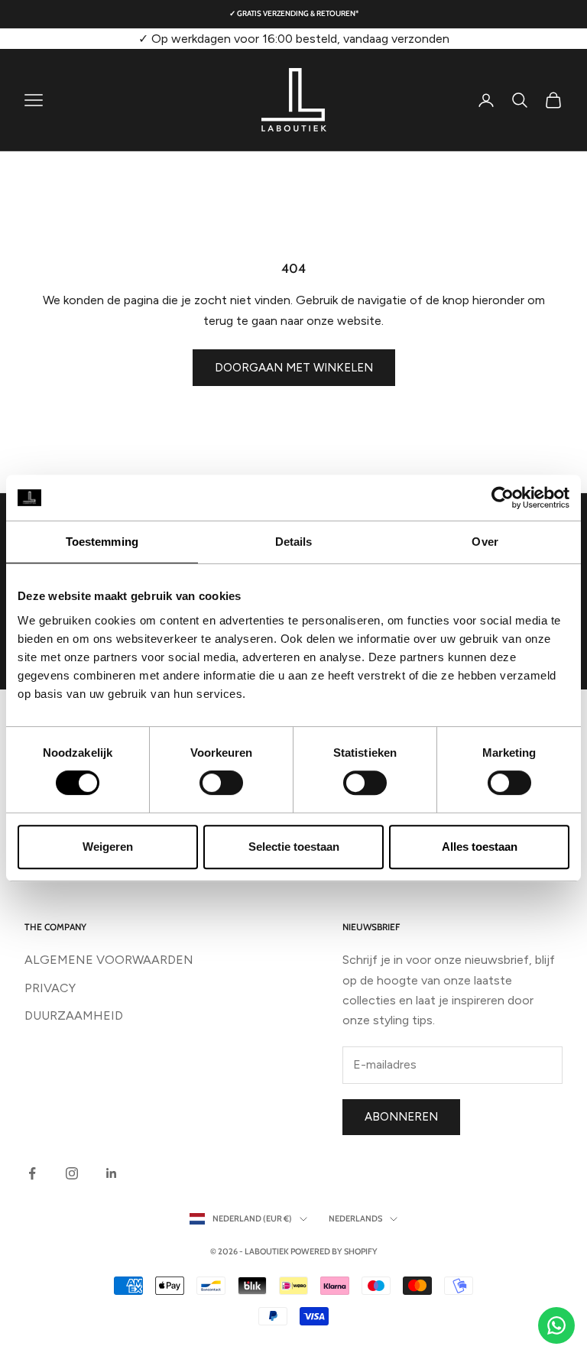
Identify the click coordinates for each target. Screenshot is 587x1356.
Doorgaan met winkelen (294, 368)
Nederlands (355, 1218)
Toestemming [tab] (102, 541)
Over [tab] (485, 541)
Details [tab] (294, 541)
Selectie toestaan (293, 846)
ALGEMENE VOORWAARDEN (108, 959)
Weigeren (108, 846)
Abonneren (401, 1117)
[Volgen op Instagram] (71, 1173)
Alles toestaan (479, 846)
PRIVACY (50, 988)
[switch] (221, 782)
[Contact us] (556, 1325)
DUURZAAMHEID (73, 1015)
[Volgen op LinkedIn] (111, 1173)
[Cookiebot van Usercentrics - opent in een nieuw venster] (502, 497)
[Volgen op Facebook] (32, 1173)
